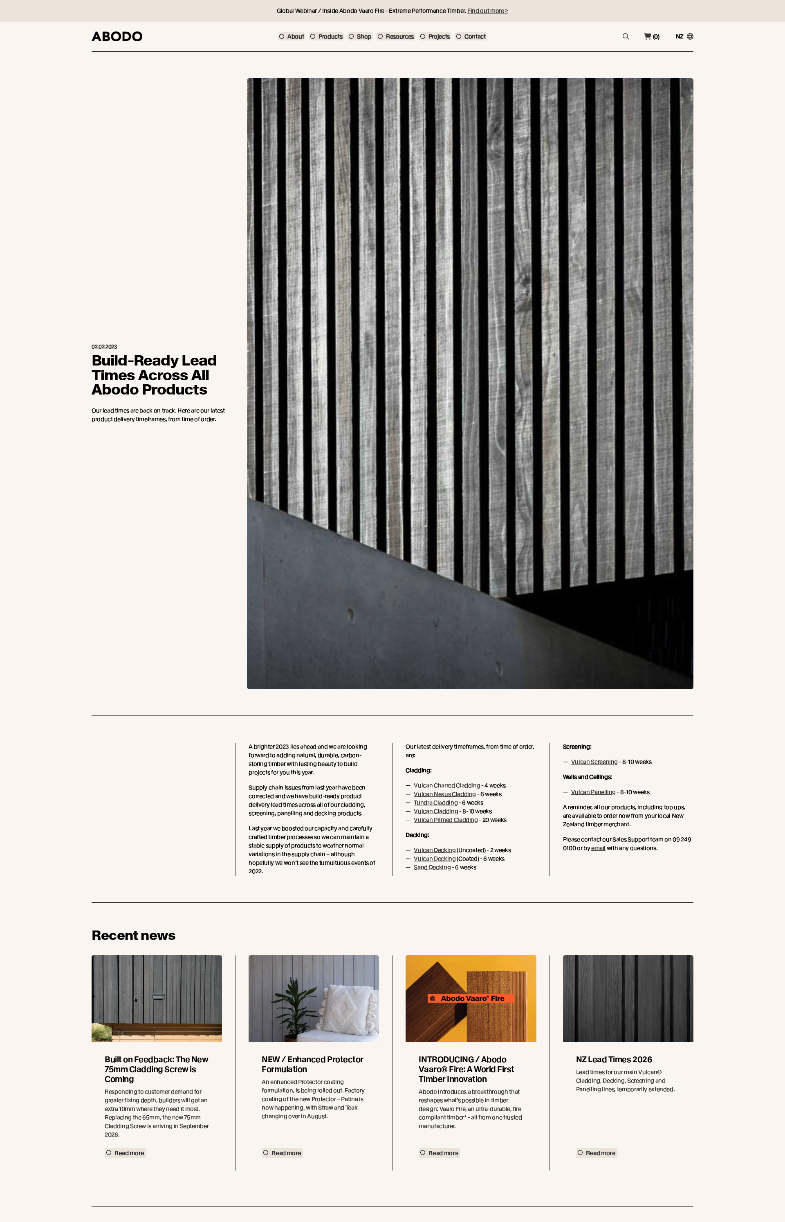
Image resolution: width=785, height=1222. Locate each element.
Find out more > (487, 10)
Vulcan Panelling (593, 792)
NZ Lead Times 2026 (614, 1059)
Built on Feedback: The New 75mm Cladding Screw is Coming (157, 1069)
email (598, 848)
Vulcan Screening (594, 761)
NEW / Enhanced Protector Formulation (312, 1064)
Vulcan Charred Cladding (447, 785)
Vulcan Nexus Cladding (445, 794)
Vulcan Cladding (436, 811)
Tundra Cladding (436, 802)
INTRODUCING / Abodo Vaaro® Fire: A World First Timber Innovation (466, 1069)
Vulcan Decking (434, 850)
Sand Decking (432, 867)
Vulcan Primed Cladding (446, 819)
